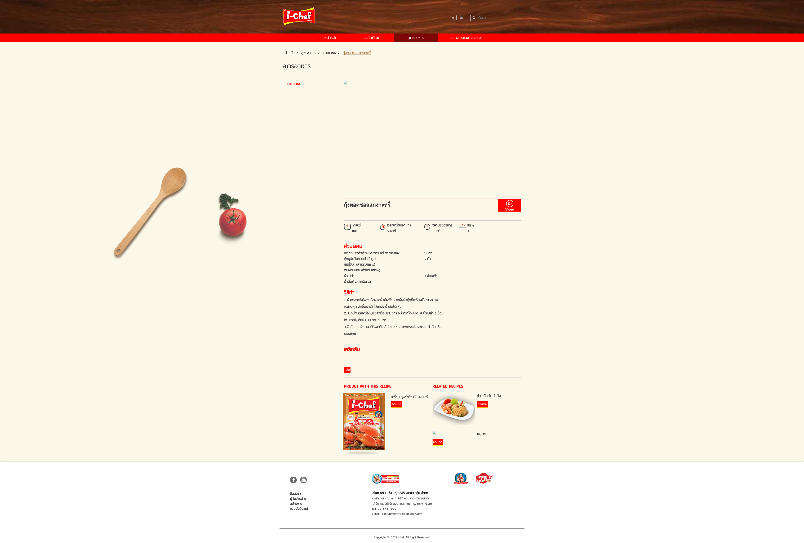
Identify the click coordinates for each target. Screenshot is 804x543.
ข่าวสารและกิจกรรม (466, 38)
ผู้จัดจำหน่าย (298, 498)
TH (452, 17)
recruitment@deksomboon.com (402, 513)
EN (461, 17)
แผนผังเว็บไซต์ (299, 508)
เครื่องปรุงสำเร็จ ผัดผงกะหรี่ (409, 397)
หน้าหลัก (330, 38)
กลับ (347, 369)
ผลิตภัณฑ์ (372, 38)
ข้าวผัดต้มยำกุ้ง (489, 396)
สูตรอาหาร (416, 38)
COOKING (329, 53)
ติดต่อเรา (295, 493)
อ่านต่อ (396, 404)
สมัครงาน (296, 503)
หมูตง (481, 434)
